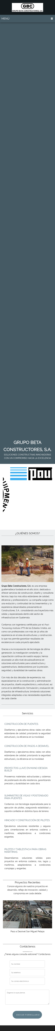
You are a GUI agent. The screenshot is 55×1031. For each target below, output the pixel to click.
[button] (27, 914)
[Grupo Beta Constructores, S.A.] (27, 7)
